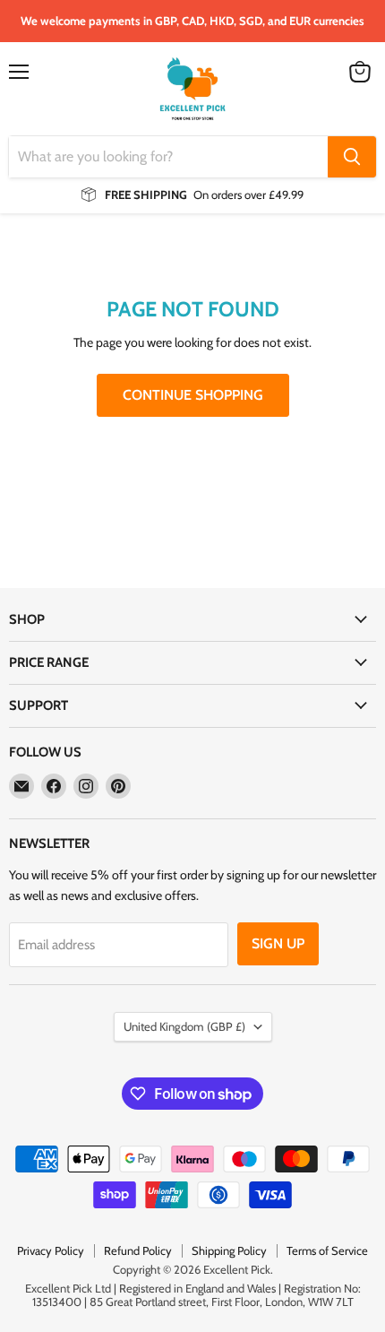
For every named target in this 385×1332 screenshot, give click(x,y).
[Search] (352, 156)
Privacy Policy (50, 1250)
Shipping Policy (229, 1250)
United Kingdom (184, 1026)
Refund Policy (138, 1250)
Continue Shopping (193, 394)
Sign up (278, 943)
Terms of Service (327, 1250)
